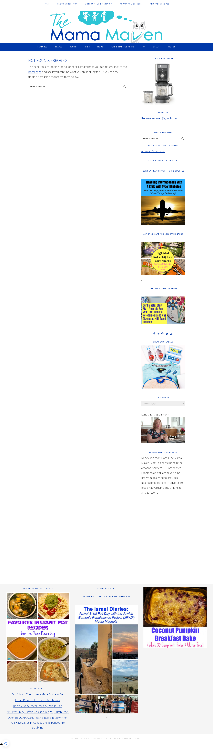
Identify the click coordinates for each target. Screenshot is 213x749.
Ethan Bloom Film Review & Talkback (37, 700)
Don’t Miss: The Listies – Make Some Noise (37, 694)
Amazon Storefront (153, 151)
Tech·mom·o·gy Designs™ (130, 738)
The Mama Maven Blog (106, 25)
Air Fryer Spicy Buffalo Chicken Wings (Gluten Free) (38, 712)
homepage (34, 72)
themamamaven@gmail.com (159, 118)
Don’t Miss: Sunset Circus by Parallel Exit (37, 706)
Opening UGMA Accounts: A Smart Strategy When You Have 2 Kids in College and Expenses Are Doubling (38, 722)
